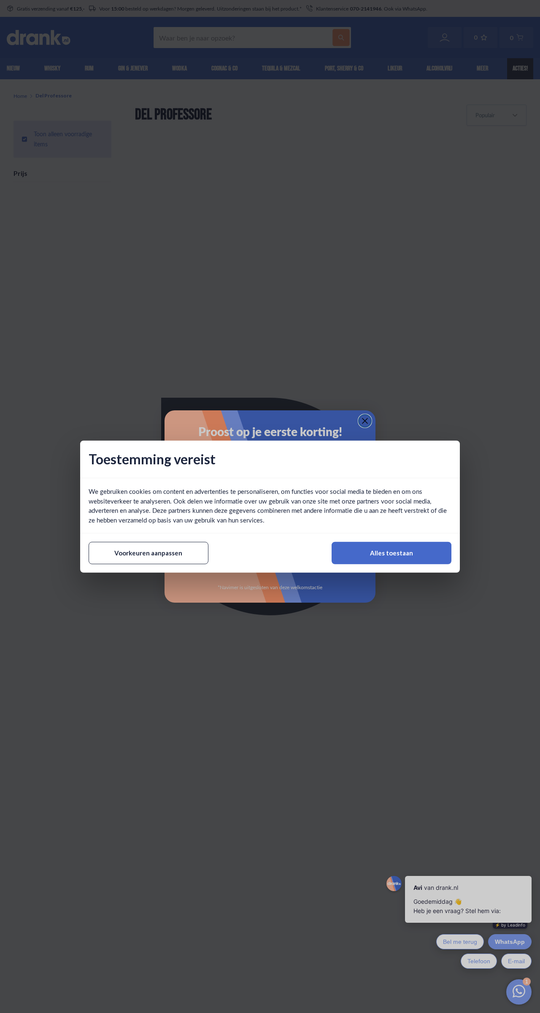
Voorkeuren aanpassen (148, 553)
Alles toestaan (391, 553)
